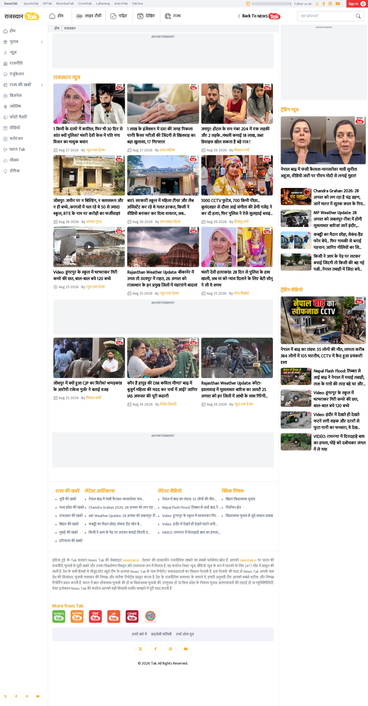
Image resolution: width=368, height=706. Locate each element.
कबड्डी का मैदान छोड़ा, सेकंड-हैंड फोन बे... (115, 524)
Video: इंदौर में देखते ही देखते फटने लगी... (190, 524)
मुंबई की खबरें (68, 532)
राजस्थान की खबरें (71, 516)
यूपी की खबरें (67, 499)
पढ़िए (123, 16)
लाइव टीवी (93, 16)
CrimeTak (85, 3)
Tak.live (137, 3)
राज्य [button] (176, 16)
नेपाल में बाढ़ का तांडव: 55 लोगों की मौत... (189, 499)
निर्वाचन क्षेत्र (233, 507)
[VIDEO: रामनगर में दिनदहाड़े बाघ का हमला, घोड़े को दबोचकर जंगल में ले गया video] (296, 441)
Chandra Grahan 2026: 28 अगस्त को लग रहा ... (122, 507)
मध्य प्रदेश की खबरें (71, 507)
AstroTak (121, 3)
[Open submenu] (42, 42)
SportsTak (31, 3)
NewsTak (10, 3)
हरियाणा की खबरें (70, 541)
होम (60, 16)
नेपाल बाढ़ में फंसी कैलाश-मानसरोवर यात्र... (116, 499)
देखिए (150, 16)
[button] (263, 16)
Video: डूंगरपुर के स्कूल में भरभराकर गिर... (190, 516)
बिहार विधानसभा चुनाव (240, 499)
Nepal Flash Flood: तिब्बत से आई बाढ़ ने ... (191, 507)
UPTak (47, 3)
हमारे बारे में (139, 634)
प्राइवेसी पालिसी (161, 634)
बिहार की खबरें (69, 524)
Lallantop (103, 3)
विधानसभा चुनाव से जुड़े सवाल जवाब (249, 516)
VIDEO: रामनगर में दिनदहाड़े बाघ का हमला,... (191, 532)
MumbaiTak (65, 3)
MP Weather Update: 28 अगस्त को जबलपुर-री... (123, 516)
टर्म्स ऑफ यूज (185, 634)
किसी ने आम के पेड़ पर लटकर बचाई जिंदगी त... (119, 532)
